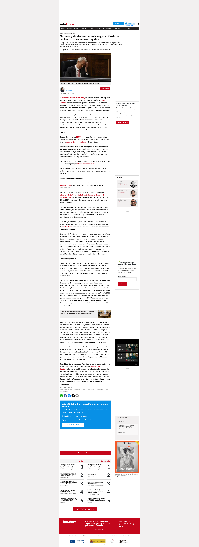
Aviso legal (106, 535)
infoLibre (62, 502)
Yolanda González (70, 89)
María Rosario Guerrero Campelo (68, 493)
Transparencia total (129, 25)
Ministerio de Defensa (79, 389)
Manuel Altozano (64, 477)
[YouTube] (120, 526)
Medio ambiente (99, 28)
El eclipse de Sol (92, 474)
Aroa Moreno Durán (122, 184)
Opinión (69, 28)
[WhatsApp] (119, 524)
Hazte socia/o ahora (73, 424)
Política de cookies (126, 535)
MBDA (78, 137)
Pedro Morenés (90, 389)
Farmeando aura (122, 190)
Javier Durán (91, 476)
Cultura (83, 28)
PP (97, 389)
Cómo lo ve (120, 341)
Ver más (119, 438)
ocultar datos (67, 227)
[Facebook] (122, 524)
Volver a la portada (85, 509)
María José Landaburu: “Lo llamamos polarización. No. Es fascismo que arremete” (121, 347)
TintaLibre (117, 28)
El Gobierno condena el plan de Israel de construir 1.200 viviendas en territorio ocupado (96, 499)
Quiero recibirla (123, 122)
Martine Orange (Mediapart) (94, 494)
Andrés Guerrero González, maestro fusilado (68, 491)
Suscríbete (118, 23)
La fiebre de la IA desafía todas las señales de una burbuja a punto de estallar (96, 491)
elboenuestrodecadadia (86, 164)
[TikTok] (123, 526)
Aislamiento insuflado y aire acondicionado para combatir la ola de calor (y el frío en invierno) (69, 500)
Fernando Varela (64, 485)
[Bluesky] (125, 524)
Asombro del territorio (121, 182)
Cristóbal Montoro (103, 389)
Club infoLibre (126, 28)
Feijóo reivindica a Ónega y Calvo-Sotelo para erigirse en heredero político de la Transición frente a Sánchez (68, 466)
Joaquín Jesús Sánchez (121, 193)
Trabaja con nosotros (87, 535)
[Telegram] (130, 524)
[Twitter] (127, 524)
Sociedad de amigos (98, 535)
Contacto (71, 535)
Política (63, 28)
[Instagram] (133, 524)
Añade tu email (122, 276)
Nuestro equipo (78, 535)
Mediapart (109, 28)
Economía (77, 28)
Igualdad (90, 28)
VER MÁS (135, 364)
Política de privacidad (115, 535)
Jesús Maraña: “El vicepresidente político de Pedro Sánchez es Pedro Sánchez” (121, 357)
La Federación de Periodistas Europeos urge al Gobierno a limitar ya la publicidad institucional (68, 474)
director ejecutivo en (74, 142)
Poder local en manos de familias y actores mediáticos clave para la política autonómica (68, 483)
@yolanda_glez (71, 90)
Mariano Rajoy (68, 389)
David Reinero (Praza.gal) (66, 469)
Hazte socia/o (99, 529)
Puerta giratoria (64, 391)
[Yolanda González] (62, 89)
